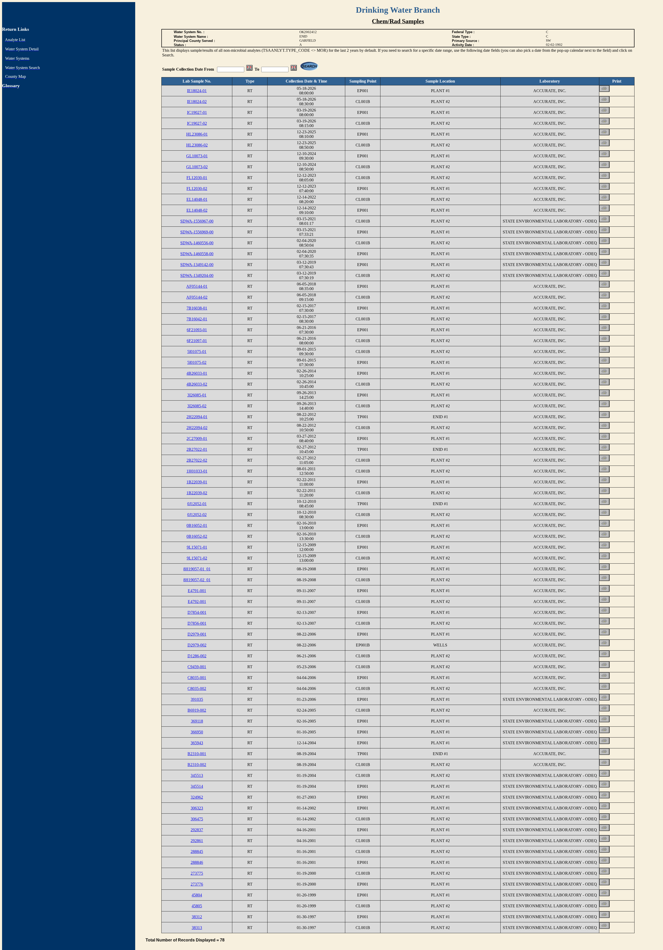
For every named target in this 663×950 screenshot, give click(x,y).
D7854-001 (197, 612)
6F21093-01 (197, 330)
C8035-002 (197, 688)
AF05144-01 (196, 286)
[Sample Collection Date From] (249, 69)
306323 (197, 808)
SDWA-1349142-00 (196, 264)
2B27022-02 (196, 460)
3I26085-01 (196, 395)
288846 (197, 862)
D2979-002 (197, 645)
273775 (197, 873)
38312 (197, 917)
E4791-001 (197, 590)
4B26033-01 (196, 373)
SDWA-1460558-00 (196, 254)
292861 (197, 840)
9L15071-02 (197, 558)
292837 (197, 830)
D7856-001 (197, 623)
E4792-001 (197, 601)
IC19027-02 (197, 123)
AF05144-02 (196, 297)
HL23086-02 (197, 145)
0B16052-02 (196, 536)
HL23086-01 (197, 134)
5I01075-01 (196, 351)
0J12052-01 (197, 504)
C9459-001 (197, 667)
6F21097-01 (197, 340)
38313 (197, 927)
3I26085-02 (196, 406)
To (257, 69)
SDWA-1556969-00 (196, 232)
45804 (197, 895)
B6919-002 (197, 710)
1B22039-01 (196, 482)
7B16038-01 (196, 308)
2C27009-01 (196, 438)
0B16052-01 (196, 525)
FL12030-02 (196, 188)
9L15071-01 (197, 547)
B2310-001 (197, 754)
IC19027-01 (197, 112)
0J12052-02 (197, 514)
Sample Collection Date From (188, 69)
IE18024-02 (197, 101)
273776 (197, 884)
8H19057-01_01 (197, 569)
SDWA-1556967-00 (196, 221)
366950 (197, 732)
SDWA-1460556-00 (196, 243)
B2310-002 (197, 764)
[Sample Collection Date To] (294, 69)
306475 (197, 819)
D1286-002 (197, 656)
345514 (197, 786)
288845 (197, 851)
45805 (197, 906)
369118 (197, 721)
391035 (197, 699)
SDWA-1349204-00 (196, 275)
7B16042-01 (196, 319)
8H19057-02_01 (197, 580)
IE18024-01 (197, 91)
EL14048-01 (196, 199)
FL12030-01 (196, 177)
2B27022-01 (196, 449)
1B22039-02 (196, 493)
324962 (197, 797)
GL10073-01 (197, 156)
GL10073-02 (197, 167)
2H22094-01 (196, 417)
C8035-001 (197, 677)
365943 (197, 743)
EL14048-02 (196, 210)
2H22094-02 (196, 427)
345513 (197, 775)
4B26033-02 (196, 384)
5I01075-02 (196, 362)
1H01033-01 (196, 471)
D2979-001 (197, 634)
